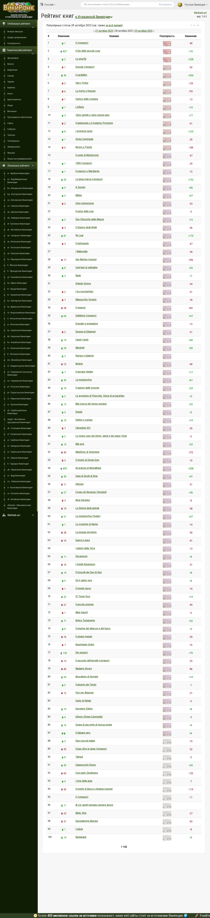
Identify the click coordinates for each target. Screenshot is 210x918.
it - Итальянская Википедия (19, 318)
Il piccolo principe (84, 604)
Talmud (79, 756)
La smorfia (80, 58)
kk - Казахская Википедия (19, 336)
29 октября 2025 (143, 30)
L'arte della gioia (83, 780)
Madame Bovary (83, 668)
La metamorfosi (83, 379)
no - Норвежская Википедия (20, 381)
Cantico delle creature (86, 99)
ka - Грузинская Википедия (19, 330)
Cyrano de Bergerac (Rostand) (91, 492)
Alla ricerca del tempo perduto (91, 403)
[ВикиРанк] (19, 7)
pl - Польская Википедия (18, 386)
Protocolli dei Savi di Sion (88, 572)
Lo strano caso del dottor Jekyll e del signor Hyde (101, 435)
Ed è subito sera (83, 580)
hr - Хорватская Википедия (19, 295)
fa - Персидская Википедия (19, 259)
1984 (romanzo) (83, 163)
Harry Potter (81, 82)
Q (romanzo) (81, 796)
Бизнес (10, 64)
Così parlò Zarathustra (86, 772)
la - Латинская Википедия (18, 348)
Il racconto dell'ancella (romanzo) (92, 660)
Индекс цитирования (16, 37)
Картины (11, 87)
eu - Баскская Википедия (18, 253)
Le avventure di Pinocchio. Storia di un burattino (99, 395)
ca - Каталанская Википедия (20, 200)
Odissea (79, 484)
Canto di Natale (83, 700)
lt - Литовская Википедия (18, 354)
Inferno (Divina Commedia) (89, 716)
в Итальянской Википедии (92, 17)
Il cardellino (81, 74)
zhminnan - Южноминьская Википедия (19, 506)
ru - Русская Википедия (17, 404)
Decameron (81, 556)
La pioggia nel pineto (86, 532)
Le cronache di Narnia (86, 524)
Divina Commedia (84, 139)
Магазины (12, 111)
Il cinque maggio (83, 636)
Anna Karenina (82, 500)
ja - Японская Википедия (18, 324)
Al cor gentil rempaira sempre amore (94, 805)
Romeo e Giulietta (84, 355)
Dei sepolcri (81, 652)
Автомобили (13, 58)
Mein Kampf (81, 612)
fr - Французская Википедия (19, 271)
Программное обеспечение (19, 117)
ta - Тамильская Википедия (19, 452)
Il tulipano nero (82, 732)
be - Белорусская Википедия (20, 188)
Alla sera (79, 443)
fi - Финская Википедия (17, 265)
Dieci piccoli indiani (85, 740)
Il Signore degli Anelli (86, 227)
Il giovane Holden (84, 371)
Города (10, 75)
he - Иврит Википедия (17, 283)
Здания (10, 81)
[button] (191, 25)
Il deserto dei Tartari (85, 684)
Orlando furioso (83, 283)
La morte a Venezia (85, 91)
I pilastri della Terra (85, 548)
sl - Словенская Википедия (19, 434)
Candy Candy (82, 339)
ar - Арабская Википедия (18, 173)
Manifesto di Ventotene (87, 452)
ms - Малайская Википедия (19, 360)
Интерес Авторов (15, 31)
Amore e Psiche (83, 147)
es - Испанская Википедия (19, 241)
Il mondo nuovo (83, 588)
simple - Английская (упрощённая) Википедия (18, 420)
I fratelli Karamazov (85, 564)
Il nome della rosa (84, 211)
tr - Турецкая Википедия (18, 464)
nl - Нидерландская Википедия (21, 366)
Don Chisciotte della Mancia (89, 219)
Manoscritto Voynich (85, 299)
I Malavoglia (81, 251)
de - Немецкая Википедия (18, 218)
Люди (10, 105)
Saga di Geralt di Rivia (86, 476)
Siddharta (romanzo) (85, 315)
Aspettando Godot (84, 644)
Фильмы (11, 153)
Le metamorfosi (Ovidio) (87, 516)
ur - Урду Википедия (16, 475)
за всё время (114, 25)
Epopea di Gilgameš (85, 331)
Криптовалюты (14, 99)
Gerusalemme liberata (86, 821)
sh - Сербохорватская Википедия (17, 412)
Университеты (13, 147)
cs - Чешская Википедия (18, 206)
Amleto (79, 363)
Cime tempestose (84, 203)
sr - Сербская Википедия (18, 440)
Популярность (14, 43)
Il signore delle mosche (87, 387)
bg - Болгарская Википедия (19, 194)
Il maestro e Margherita (87, 171)
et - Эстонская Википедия (19, 247)
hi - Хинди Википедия (17, 289)
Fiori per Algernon (84, 692)
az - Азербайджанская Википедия (17, 180)
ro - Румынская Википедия (19, 398)
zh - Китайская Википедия (19, 499)
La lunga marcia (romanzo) (89, 179)
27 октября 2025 (104, 30)
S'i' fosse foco (82, 596)
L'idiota (79, 829)
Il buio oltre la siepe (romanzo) (91, 748)
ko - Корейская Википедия (19, 342)
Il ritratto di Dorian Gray (87, 460)
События (11, 129)
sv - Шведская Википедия (19, 446)
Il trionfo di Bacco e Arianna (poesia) (94, 788)
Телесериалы (13, 141)
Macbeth (79, 347)
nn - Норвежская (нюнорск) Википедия (19, 373)
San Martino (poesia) (86, 259)
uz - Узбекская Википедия (19, 481)
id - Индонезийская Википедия (21, 312)
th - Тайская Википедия (17, 458)
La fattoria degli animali (87, 508)
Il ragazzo (80, 307)
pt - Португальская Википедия (20, 392)
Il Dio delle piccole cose (87, 50)
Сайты (10, 123)
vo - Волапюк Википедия (18, 493)
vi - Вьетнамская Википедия (19, 487)
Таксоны (11, 135)
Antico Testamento (85, 620)
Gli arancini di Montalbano (88, 468)
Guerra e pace (82, 540)
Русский (49, 4)
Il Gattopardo (82, 243)
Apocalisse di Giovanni (86, 676)
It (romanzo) (81, 42)
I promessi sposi (83, 131)
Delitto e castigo (84, 419)
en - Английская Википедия (19, 229)
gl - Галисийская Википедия (19, 277)
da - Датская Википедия (18, 212)
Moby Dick (80, 813)
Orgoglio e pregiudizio (86, 323)
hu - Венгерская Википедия (19, 300)
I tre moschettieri (84, 291)
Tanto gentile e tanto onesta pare (92, 115)
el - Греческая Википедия (18, 224)
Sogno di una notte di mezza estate (93, 724)
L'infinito (79, 107)
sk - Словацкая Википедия (19, 428)
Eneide (78, 411)
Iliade (78, 275)
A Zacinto (80, 187)
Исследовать (165, 4)
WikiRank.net (200, 12)
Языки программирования (19, 159)
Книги (10, 93)
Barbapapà (80, 837)
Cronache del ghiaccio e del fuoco (92, 628)
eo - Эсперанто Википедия (19, 235)
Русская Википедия (195, 4)
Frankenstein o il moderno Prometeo (94, 123)
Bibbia (78, 195)
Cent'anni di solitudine (86, 267)
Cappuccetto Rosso (85, 764)
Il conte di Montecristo (87, 155)
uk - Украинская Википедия (19, 469)
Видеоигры (12, 70)
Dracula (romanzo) (84, 66)
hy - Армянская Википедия (19, 307)
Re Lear (79, 235)
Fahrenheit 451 (83, 427)
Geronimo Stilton (84, 708)
